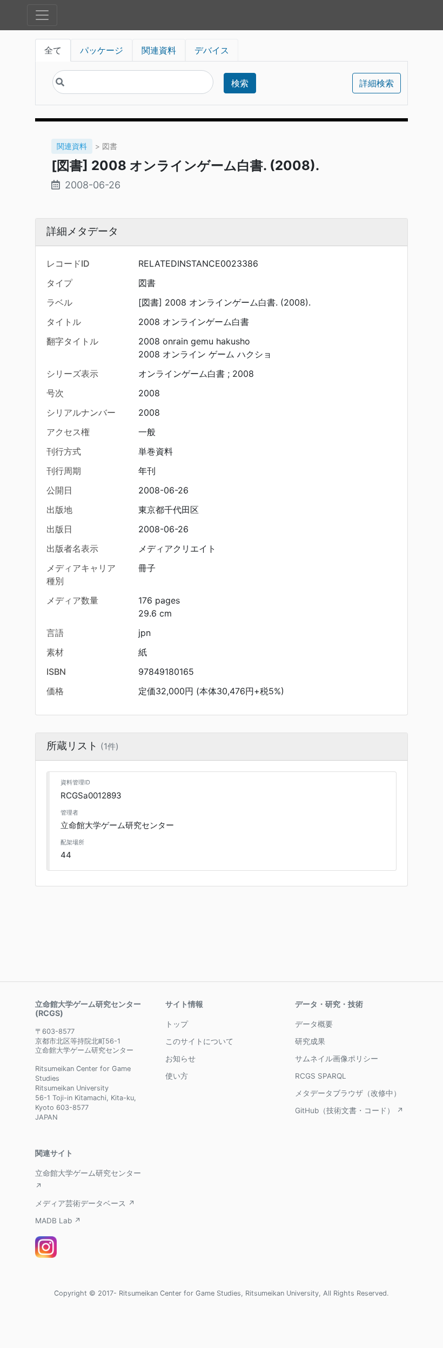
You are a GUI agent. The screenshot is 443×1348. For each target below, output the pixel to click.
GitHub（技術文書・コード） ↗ (349, 1110)
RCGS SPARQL (320, 1076)
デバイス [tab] (211, 50)
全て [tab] (53, 50)
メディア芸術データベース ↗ (85, 1203)
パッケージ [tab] (101, 50)
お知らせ (180, 1058)
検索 (240, 83)
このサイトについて (199, 1041)
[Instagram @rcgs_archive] (46, 1247)
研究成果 (310, 1041)
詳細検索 (376, 83)
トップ (176, 1024)
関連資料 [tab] (159, 50)
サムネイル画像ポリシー (336, 1058)
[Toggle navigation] (42, 15)
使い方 (176, 1076)
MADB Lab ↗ (58, 1220)
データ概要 (314, 1024)
